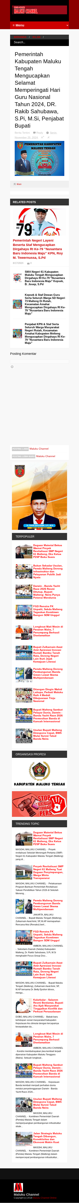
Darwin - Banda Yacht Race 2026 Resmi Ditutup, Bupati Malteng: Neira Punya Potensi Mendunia (46, 591)
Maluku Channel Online (45, 1198)
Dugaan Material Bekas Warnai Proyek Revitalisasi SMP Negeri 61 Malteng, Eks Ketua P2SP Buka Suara (48, 551)
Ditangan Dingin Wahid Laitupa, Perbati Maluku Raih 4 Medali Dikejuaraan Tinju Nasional (48, 695)
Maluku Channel (39, 448)
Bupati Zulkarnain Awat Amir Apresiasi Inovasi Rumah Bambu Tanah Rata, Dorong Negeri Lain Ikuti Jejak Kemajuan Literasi (47, 654)
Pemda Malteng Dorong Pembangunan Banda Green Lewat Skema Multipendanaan (48, 673)
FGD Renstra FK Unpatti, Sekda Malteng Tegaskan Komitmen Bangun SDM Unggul (47, 611)
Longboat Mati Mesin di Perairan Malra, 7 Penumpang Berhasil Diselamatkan (48, 631)
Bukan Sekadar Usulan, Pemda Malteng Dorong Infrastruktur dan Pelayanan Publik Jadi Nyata (48, 571)
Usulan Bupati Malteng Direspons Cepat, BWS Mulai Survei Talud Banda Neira (47, 734)
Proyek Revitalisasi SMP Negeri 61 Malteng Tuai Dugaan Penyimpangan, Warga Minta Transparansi (48, 872)
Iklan (36, 37)
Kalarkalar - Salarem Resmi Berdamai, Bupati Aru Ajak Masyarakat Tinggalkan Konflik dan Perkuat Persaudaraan (48, 1005)
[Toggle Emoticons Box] (12, 367)
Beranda (20, 37)
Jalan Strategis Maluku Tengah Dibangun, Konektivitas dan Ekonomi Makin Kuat (47, 1138)
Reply (40, 132)
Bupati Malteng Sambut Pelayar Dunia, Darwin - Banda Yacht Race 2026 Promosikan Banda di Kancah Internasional (48, 715)
